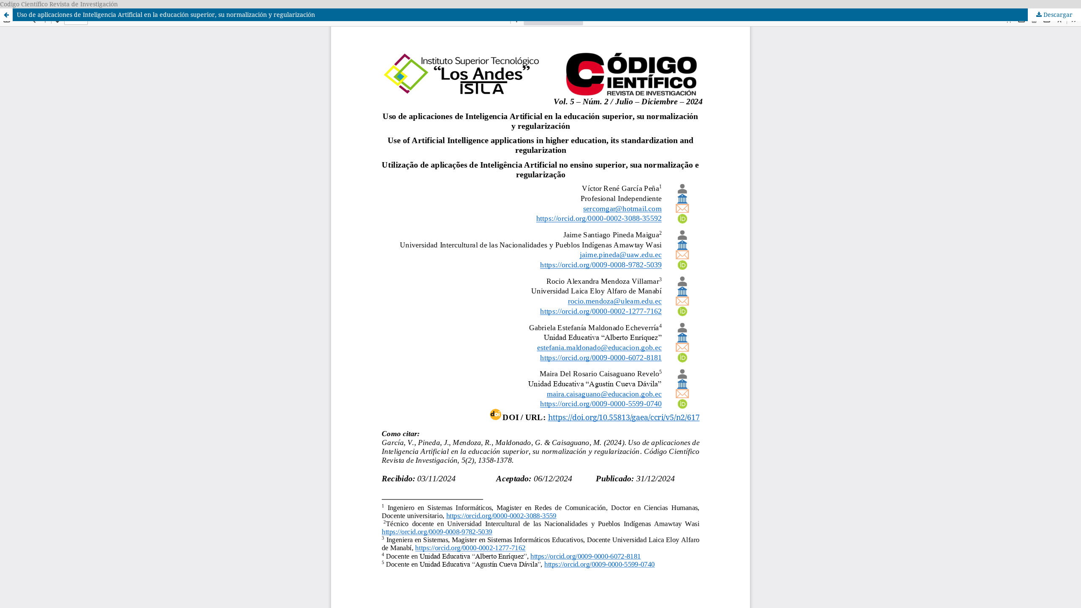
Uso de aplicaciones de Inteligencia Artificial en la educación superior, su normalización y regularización (166, 15)
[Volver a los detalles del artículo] (6, 14)
